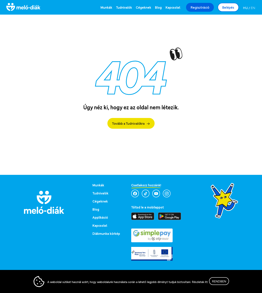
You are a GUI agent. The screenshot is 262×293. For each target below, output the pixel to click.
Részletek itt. (200, 282)
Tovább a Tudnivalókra (128, 123)
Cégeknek (143, 7)
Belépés (228, 7)
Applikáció (100, 217)
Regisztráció (200, 7)
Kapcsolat (173, 7)
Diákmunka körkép (106, 233)
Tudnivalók (124, 7)
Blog (158, 7)
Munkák (106, 7)
